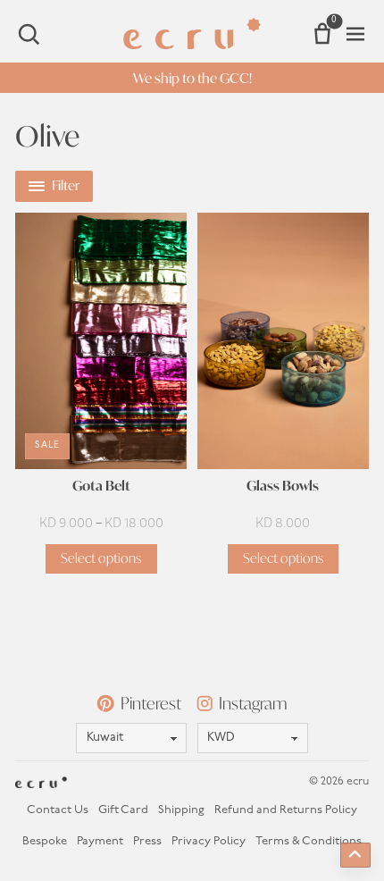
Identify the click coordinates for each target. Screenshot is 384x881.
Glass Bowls (282, 486)
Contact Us (57, 810)
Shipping (181, 810)
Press (147, 841)
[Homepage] (192, 33)
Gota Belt (101, 486)
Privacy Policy (208, 841)
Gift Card (123, 810)
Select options (101, 558)
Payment (100, 841)
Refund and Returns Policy (285, 810)
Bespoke (44, 841)
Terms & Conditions (308, 841)
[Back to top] (355, 855)
